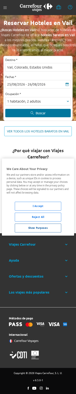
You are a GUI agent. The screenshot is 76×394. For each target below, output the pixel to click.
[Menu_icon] (5, 8)
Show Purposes (38, 227)
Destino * (11, 60)
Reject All (38, 217)
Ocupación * (13, 94)
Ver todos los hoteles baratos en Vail (38, 131)
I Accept (38, 206)
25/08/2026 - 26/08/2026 (26, 84)
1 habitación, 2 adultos (24, 101)
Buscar (41, 113)
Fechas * (10, 77)
